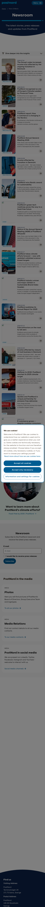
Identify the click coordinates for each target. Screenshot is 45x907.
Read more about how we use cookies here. (22, 456)
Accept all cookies (22, 463)
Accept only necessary (22, 470)
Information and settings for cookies (23, 476)
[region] (22, 453)
